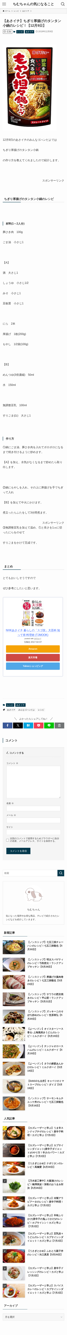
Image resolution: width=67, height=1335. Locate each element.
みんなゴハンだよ (26, 710)
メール (11, 815)
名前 (10, 803)
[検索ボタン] (63, 4)
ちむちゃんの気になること (33, 4)
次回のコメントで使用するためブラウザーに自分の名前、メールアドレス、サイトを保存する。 (34, 839)
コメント (12, 763)
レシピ (20, 32)
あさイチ (29, 32)
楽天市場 (32, 657)
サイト (9, 827)
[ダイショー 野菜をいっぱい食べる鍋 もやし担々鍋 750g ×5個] (30, 129)
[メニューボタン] (4, 4)
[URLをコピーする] (59, 725)
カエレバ (37, 638)
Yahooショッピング (33, 666)
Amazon (33, 649)
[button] (7, 725)
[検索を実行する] (60, 873)
